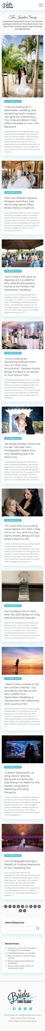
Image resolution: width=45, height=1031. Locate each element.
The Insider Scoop (13, 101)
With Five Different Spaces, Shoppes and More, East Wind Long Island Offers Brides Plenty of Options (20, 203)
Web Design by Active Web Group (22, 1021)
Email (25, 1009)
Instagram (20, 1009)
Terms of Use (21, 1018)
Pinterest (30, 1009)
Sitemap (31, 1018)
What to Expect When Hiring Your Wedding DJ (21, 962)
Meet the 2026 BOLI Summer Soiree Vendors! (21, 957)
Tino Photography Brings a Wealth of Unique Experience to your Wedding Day (22, 864)
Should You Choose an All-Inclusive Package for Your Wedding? (22, 949)
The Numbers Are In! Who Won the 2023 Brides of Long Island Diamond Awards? (22, 615)
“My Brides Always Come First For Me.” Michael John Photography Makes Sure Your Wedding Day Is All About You (22, 450)
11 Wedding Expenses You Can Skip (21, 953)
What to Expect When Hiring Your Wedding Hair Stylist (21, 967)
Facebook (14, 1009)
